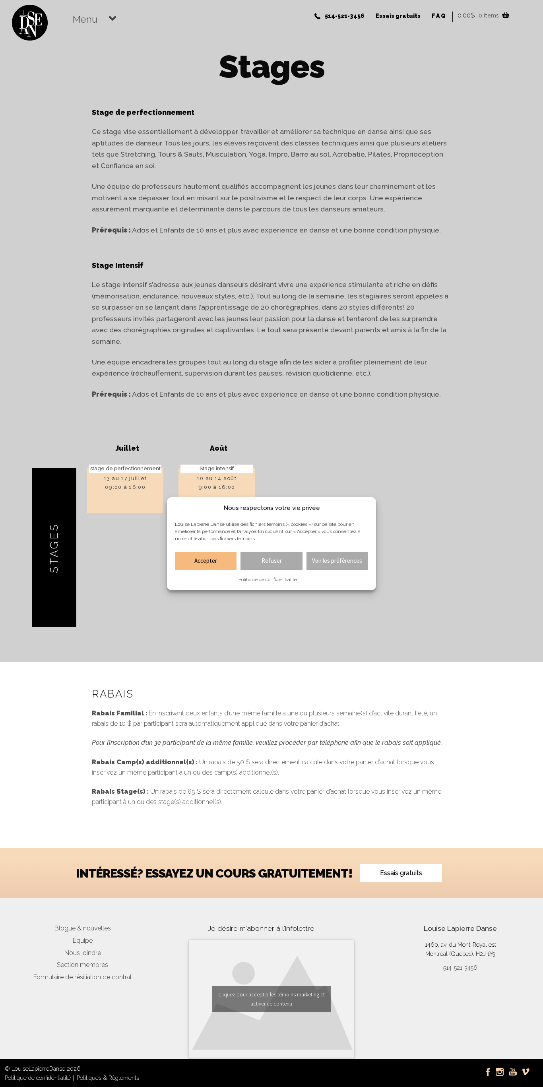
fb (487, 1069)
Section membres (82, 965)
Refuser (272, 560)
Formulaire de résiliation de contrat (82, 977)
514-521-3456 (344, 16)
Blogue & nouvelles (82, 928)
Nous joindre (82, 953)
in (497, 1069)
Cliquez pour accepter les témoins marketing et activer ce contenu (271, 999)
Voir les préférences (337, 560)
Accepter (205, 560)
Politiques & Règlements (108, 1077)
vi (524, 1069)
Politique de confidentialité (268, 579)
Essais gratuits (398, 16)
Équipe (83, 940)
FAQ (439, 16)
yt (511, 1069)
